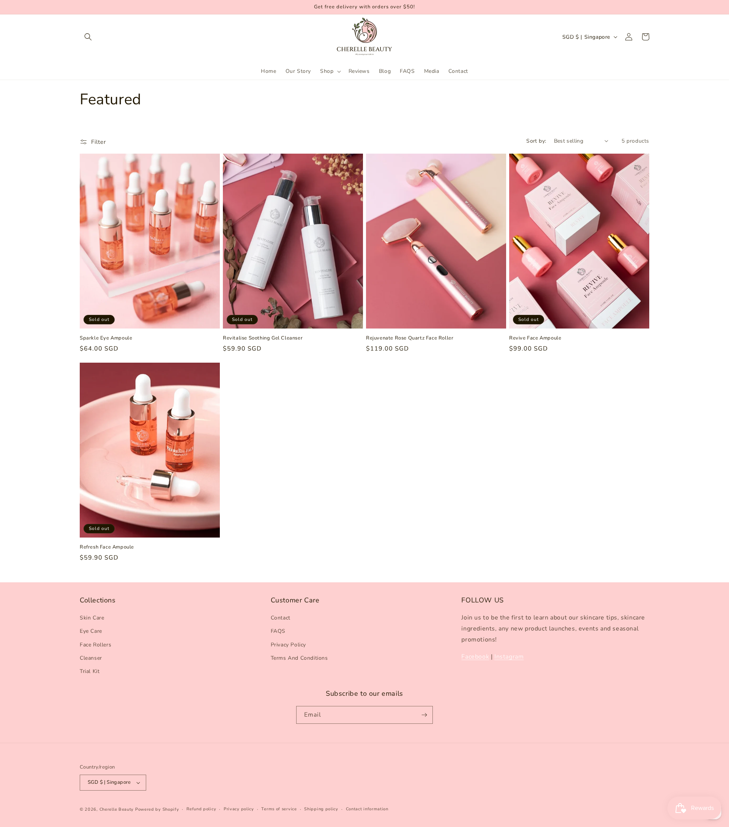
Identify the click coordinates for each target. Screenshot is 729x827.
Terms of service (279, 809)
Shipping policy (321, 809)
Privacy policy (239, 809)
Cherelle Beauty (116, 809)
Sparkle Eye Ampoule (106, 338)
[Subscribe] (424, 715)
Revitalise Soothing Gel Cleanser (263, 338)
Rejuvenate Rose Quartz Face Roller (409, 338)
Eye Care (91, 631)
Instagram (509, 656)
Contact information (367, 809)
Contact (280, 617)
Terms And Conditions (299, 658)
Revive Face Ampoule (535, 338)
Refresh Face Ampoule (107, 547)
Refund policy (201, 809)
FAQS (278, 631)
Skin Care (92, 617)
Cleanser (91, 658)
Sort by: (536, 141)
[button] (88, 36)
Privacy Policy (288, 644)
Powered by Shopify (157, 809)
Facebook (475, 656)
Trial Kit (89, 671)
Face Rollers (95, 644)
